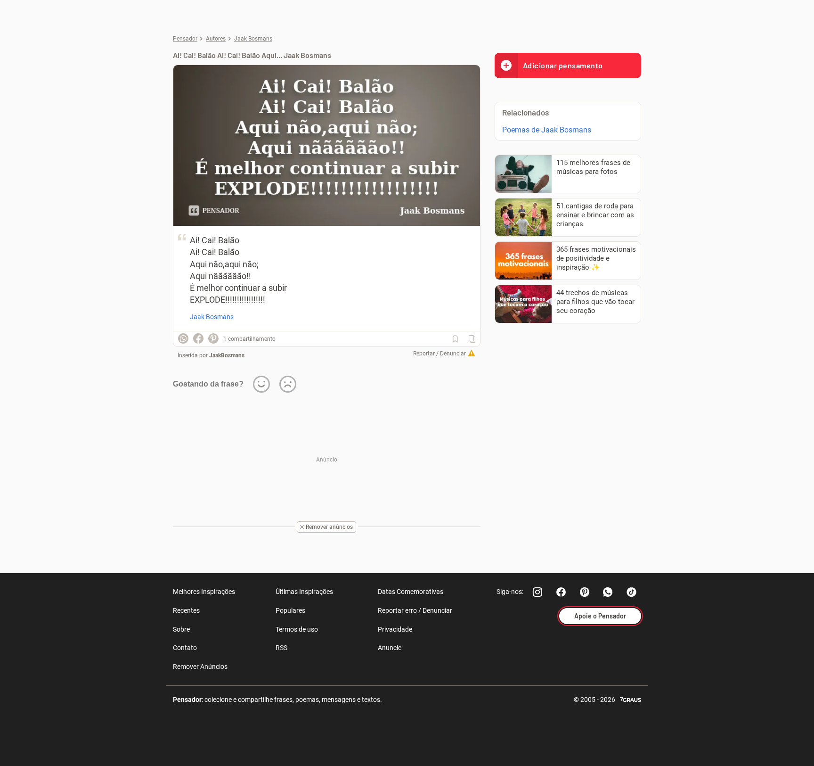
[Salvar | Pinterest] (213, 338)
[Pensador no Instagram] (537, 592)
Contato (185, 647)
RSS (281, 647)
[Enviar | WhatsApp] (183, 338)
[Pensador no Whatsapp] (608, 592)
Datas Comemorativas (410, 591)
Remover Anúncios (200, 666)
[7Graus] (630, 698)
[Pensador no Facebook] (561, 592)
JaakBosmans (226, 355)
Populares (290, 610)
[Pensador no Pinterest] (584, 592)
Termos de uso (297, 629)
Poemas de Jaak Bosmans (546, 129)
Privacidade (395, 629)
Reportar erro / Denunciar (415, 610)
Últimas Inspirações (304, 591)
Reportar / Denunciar (439, 353)
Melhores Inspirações (204, 591)
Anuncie (389, 647)
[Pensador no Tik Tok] (631, 592)
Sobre (181, 629)
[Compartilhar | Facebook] (198, 338)
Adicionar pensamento (563, 65)
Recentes (186, 610)
